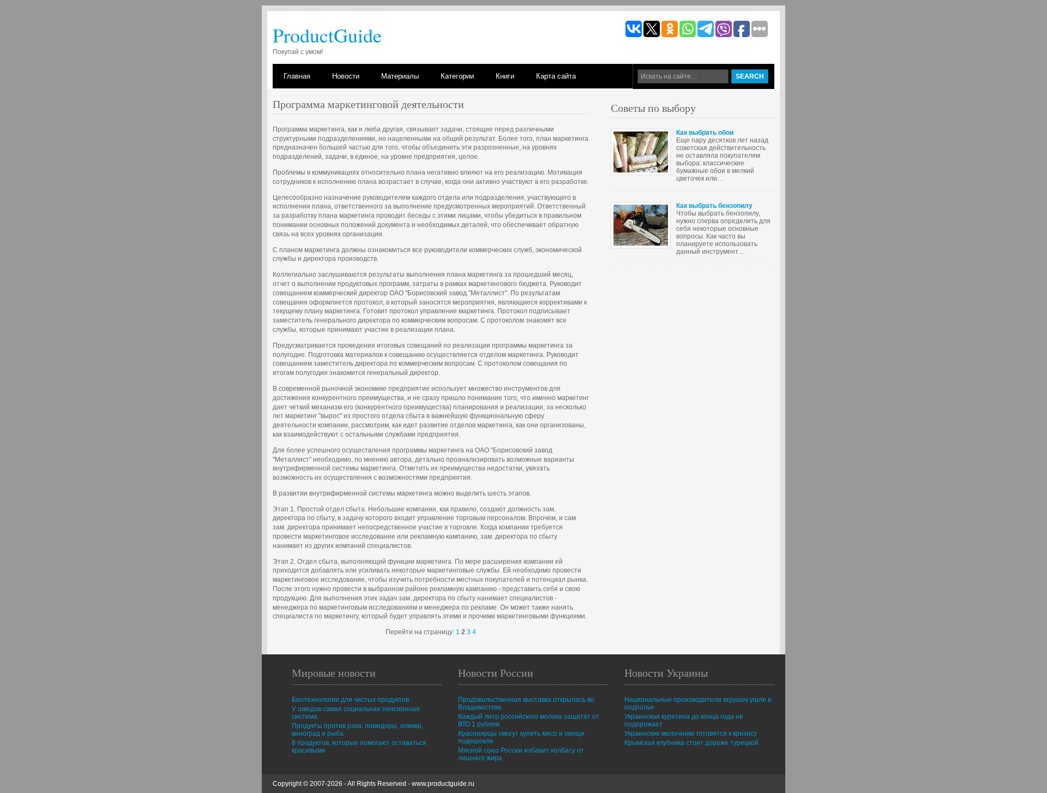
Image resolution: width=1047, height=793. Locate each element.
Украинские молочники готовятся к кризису (690, 733)
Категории (457, 76)
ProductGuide (327, 35)
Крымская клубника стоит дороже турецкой (691, 743)
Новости (345, 76)
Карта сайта (556, 76)
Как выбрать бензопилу (714, 206)
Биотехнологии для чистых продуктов (350, 699)
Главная (297, 76)
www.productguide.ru (443, 784)
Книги (505, 76)
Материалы (400, 76)
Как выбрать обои (704, 132)
